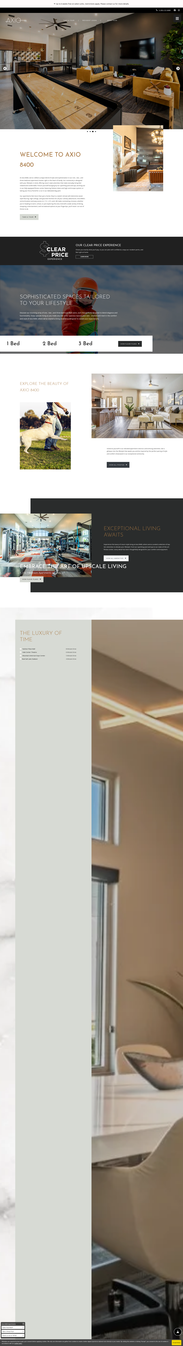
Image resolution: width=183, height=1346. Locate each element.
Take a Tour (68, 20)
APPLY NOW (114, 20)
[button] (91, 4)
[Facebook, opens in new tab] (175, 10)
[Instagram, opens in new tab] (179, 10)
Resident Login (90, 20)
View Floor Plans (30, 579)
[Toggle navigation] (177, 18)
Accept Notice (176, 1342)
